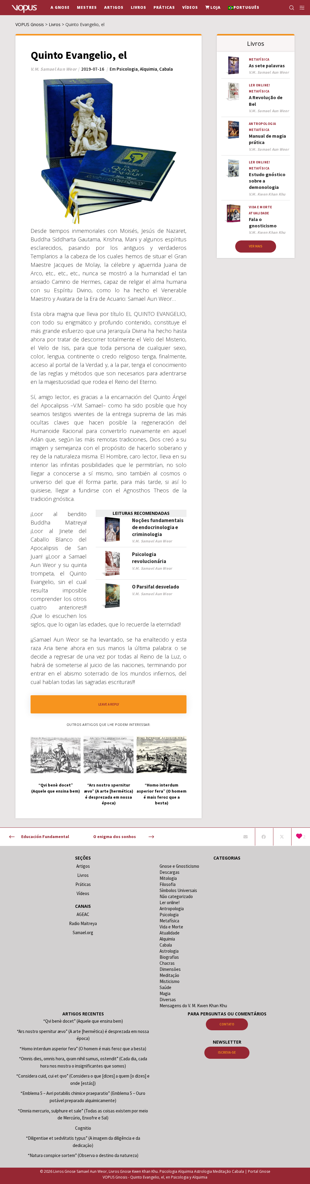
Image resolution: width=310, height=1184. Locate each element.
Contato (226, 1024)
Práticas (83, 884)
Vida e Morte (260, 207)
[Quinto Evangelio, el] (245, 837)
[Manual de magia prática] (233, 130)
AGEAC (83, 914)
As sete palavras (267, 65)
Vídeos (83, 893)
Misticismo (170, 981)
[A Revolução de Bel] (233, 91)
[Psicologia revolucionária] (112, 563)
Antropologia (262, 124)
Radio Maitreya (83, 923)
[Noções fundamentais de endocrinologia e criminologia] (112, 529)
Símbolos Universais (178, 890)
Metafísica (259, 59)
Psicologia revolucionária (149, 558)
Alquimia (148, 69)
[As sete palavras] (233, 65)
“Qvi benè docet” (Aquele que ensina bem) (83, 1021)
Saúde (165, 987)
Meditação (169, 975)
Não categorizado (176, 896)
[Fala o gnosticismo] (233, 213)
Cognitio (83, 1128)
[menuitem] (243, 7)
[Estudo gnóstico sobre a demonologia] (233, 168)
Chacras (167, 963)
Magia (165, 993)
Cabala (166, 69)
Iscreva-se (227, 1052)
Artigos (83, 866)
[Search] (289, 7)
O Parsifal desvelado (155, 586)
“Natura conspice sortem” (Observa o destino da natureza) (83, 1155)
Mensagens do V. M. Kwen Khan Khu (193, 1005)
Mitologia (168, 878)
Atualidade (259, 213)
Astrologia (169, 951)
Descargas (170, 872)
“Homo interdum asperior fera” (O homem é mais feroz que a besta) (83, 1049)
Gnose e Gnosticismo (179, 866)
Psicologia (127, 69)
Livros (83, 875)
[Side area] (300, 7)
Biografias (169, 957)
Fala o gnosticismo (263, 222)
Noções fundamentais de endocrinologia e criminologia (157, 527)
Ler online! (259, 85)
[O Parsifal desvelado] (112, 596)
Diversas (168, 999)
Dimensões (170, 969)
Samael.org (83, 932)
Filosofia (168, 884)
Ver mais (255, 246)
